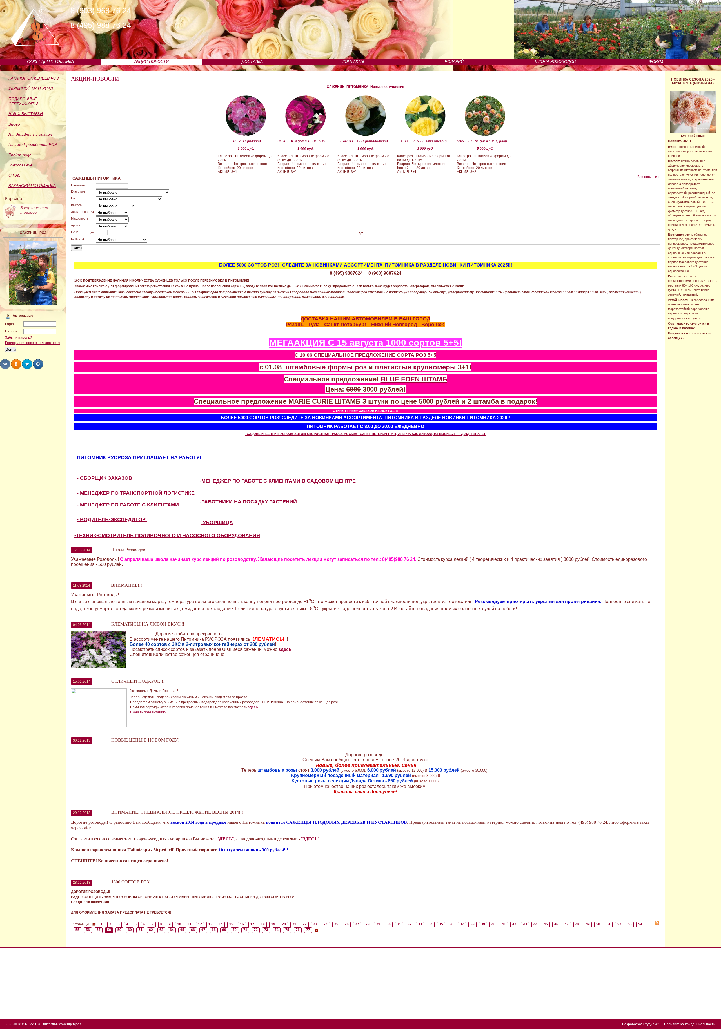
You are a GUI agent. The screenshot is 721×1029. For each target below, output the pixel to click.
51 (609, 924)
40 (493, 924)
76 (298, 930)
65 (182, 930)
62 (151, 930)
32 (409, 924)
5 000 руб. (485, 149)
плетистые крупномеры (415, 367)
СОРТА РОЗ (411, 355)
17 (252, 924)
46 (556, 924)
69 (224, 930)
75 (287, 930)
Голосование (20, 165)
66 (193, 930)
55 (77, 930)
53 (630, 924)
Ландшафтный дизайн (30, 134)
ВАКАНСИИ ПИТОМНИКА (32, 185)
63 (161, 930)
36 (451, 924)
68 (214, 930)
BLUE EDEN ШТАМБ (414, 379)
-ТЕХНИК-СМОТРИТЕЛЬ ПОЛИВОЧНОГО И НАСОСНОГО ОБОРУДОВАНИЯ (167, 535)
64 (172, 930)
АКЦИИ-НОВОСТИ (151, 61)
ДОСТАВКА (252, 61)
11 (190, 924)
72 (256, 930)
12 (200, 924)
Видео (14, 124)
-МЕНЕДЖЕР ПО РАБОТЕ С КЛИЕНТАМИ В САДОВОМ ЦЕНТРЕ (278, 481)
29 (378, 924)
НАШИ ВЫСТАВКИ (25, 113)
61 (141, 930)
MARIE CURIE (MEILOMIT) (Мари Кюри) (483, 141)
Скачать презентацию (148, 712)
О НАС (14, 175)
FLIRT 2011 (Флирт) (244, 141)
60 (130, 930)
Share (5, 364)
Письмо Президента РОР (32, 144)
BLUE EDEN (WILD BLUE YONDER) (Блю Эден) (304, 141)
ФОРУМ (656, 61)
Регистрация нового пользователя (32, 343)
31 (399, 924)
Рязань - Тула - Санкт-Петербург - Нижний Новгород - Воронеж (365, 324)
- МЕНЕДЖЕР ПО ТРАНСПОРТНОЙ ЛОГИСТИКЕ (136, 493)
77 (308, 930)
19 (273, 924)
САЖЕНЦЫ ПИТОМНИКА (50, 61)
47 (567, 924)
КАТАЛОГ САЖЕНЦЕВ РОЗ (33, 78)
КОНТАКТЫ (353, 61)
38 (473, 924)
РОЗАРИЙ (454, 61)
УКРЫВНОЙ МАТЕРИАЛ (30, 88)
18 (263, 924)
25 (336, 924)
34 (431, 924)
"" (224, 838)
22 (305, 924)
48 (577, 924)
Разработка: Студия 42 (640, 1024)
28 (368, 924)
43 (525, 924)
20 (284, 924)
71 (245, 930)
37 (462, 924)
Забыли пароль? (18, 337)
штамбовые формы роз (326, 367)
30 (389, 924)
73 (266, 930)
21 (294, 924)
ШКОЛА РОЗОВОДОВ (555, 61)
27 (357, 924)
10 (179, 924)
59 (119, 930)
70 (235, 930)
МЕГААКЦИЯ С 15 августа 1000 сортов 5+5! (365, 343)
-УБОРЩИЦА (217, 522)
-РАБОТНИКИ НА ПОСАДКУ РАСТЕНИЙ (248, 502)
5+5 (432, 355)
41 (504, 924)
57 (99, 930)
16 (242, 924)
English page (20, 155)
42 (514, 924)
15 (231, 924)
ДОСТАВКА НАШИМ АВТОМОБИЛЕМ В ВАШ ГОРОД (365, 319)
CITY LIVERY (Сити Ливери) (424, 141)
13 (210, 924)
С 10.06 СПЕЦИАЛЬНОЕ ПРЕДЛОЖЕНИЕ (346, 355)
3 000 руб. (246, 149)
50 (598, 924)
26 (347, 924)
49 (588, 924)
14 (221, 924)
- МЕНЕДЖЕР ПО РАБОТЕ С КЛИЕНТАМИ (128, 505)
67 (203, 930)
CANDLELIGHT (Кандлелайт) (364, 141)
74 (277, 930)
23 (315, 924)
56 (88, 930)
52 (619, 924)
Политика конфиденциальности (689, 1024)
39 (483, 924)
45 (546, 924)
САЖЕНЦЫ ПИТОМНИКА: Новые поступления (365, 87)
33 (420, 924)
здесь (285, 649)
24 (326, 924)
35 (441, 924)
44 (535, 924)
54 (640, 924)
